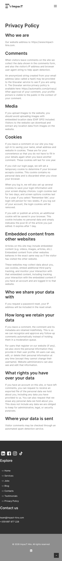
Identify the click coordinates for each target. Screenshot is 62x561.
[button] (55, 6)
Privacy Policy (11, 501)
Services (8, 475)
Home (7, 470)
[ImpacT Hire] (14, 6)
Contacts (9, 491)
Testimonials (10, 496)
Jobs (6, 480)
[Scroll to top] (56, 555)
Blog (6, 485)
